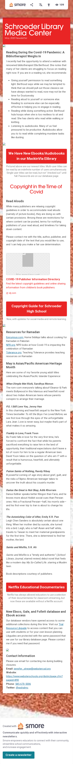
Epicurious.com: (15, 337)
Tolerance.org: (14, 352)
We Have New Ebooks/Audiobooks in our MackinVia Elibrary (36, 156)
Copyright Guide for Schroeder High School (37, 309)
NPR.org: (11, 344)
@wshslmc (22, 687)
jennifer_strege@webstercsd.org (32, 668)
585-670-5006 (23, 683)
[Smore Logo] (17, 4)
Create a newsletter (19, 755)
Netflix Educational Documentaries (36, 587)
